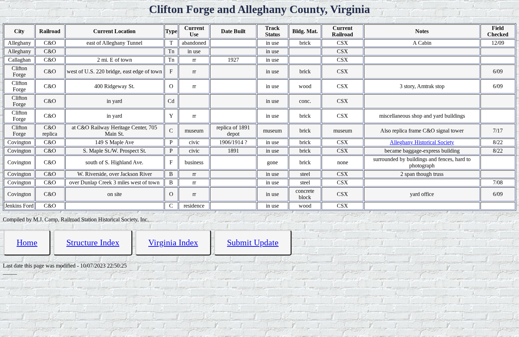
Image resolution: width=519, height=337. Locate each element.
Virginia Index (173, 242)
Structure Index (92, 242)
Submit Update (253, 242)
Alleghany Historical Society (422, 142)
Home (27, 242)
